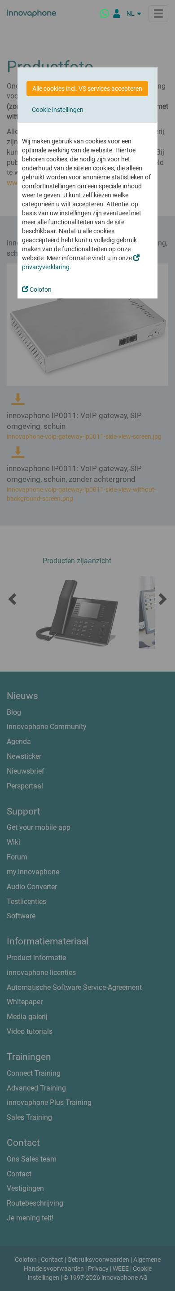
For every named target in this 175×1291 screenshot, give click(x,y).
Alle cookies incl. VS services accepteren (87, 88)
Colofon (40, 289)
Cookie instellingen (57, 109)
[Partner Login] (116, 13)
